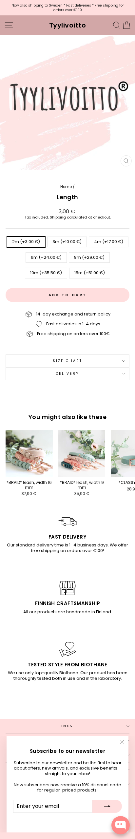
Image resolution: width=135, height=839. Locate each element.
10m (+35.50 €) (46, 273)
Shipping (58, 217)
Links (66, 726)
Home (66, 186)
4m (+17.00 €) (108, 241)
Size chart (68, 360)
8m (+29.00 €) (89, 257)
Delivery (68, 373)
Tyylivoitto (67, 25)
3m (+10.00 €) (67, 241)
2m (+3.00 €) (26, 241)
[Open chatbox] (120, 825)
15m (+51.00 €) (89, 273)
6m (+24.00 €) (46, 257)
